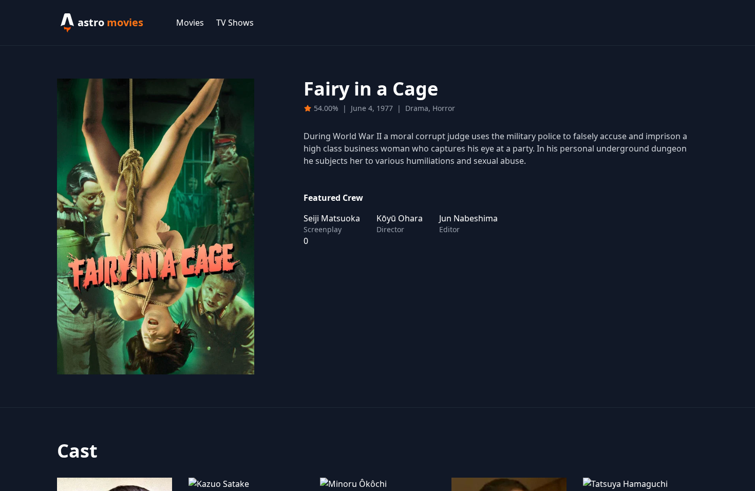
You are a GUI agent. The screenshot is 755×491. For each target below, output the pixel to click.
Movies (190, 22)
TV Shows (235, 22)
